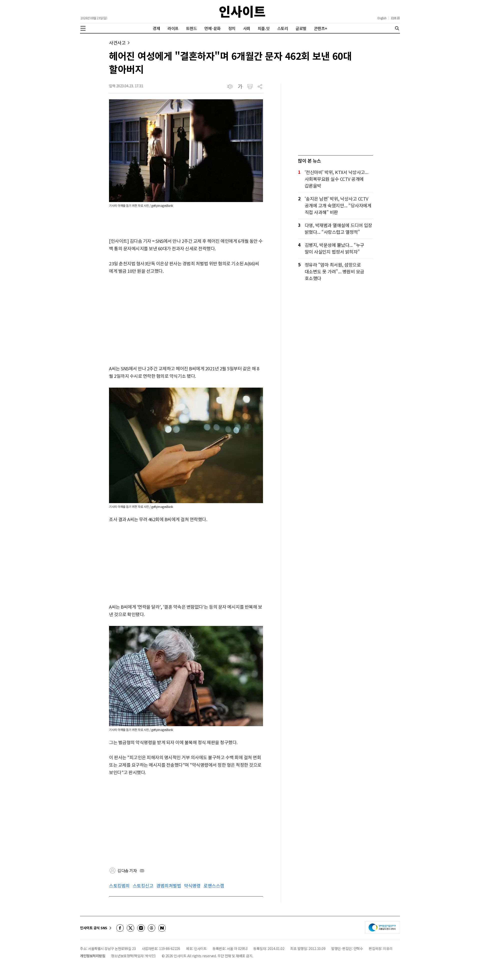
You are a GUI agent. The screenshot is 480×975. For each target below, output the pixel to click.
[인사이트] (242, 11)
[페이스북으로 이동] (120, 928)
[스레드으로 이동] (151, 928)
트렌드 (191, 28)
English (382, 18)
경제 (156, 28)
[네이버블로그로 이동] (162, 928)
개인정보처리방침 (92, 955)
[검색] (397, 28)
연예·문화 (212, 28)
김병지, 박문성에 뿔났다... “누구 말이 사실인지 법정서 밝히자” (334, 248)
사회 (246, 28)
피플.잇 (264, 28)
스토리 (282, 28)
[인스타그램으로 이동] (141, 928)
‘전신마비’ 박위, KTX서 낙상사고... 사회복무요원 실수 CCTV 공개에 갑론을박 (336, 179)
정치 (232, 28)
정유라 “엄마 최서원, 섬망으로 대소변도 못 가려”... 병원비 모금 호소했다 (334, 271)
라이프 (173, 28)
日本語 (395, 18)
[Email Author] (142, 870)
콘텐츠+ (320, 28)
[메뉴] (83, 28)
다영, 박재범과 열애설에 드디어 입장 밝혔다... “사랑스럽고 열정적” (338, 228)
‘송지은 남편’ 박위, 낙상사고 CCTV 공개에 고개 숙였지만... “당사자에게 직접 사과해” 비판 (338, 205)
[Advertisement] (186, 320)
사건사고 (117, 43)
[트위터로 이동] (130, 928)
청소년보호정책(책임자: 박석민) (133, 955)
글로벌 (301, 28)
